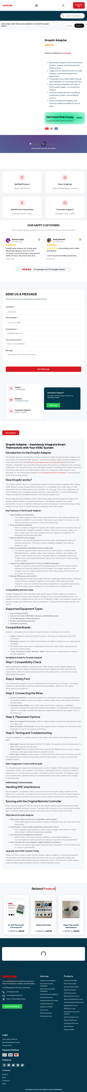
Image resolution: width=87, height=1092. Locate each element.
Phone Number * (12, 317)
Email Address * (12, 329)
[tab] (10, 432)
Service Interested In (13, 340)
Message (9, 350)
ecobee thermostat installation (54, 472)
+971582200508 (12, 992)
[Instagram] (4, 1065)
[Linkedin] (18, 1065)
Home (3, 24)
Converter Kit (38, 24)
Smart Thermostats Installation (21, 24)
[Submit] (63, 16)
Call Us (18, 387)
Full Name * (10, 307)
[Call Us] (11, 388)
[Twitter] (22, 1065)
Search (79, 25)
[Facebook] (9, 1065)
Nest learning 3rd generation (37, 462)
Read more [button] (10, 259)
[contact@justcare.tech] (3, 995)
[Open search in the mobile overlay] (63, 5)
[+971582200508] (3, 992)
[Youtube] (13, 1065)
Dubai (8, 24)
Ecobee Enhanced (57, 462)
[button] (36, 5)
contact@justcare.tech (14, 995)
